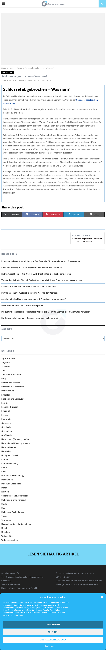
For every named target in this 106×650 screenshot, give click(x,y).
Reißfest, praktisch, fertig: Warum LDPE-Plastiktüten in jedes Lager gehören (36, 274)
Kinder (4, 467)
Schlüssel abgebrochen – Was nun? (88, 239)
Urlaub (4, 528)
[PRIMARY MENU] (3, 3)
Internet (4, 459)
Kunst (3, 471)
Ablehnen (53, 632)
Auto (3, 371)
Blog (3, 379)
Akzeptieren (53, 624)
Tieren (4, 516)
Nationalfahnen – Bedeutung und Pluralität (20, 588)
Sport (3, 508)
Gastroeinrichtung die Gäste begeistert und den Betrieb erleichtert (31, 268)
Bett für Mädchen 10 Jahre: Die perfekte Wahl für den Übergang (30, 293)
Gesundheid (6, 431)
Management (7, 480)
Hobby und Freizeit (9, 455)
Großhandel (6, 435)
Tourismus (6, 520)
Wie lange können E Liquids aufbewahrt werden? (77, 584)
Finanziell (5, 411)
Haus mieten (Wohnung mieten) (15, 443)
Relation (5, 492)
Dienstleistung (7, 391)
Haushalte (5, 451)
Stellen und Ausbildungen (12, 512)
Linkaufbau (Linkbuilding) (12, 475)
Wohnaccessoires (9, 540)
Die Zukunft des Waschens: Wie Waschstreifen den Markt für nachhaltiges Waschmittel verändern (45, 312)
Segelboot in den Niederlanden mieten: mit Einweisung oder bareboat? (33, 299)
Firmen (4, 415)
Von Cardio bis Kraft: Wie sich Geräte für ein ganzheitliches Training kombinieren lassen (41, 280)
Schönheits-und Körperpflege (14, 496)
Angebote (5, 362)
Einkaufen (5, 395)
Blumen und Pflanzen (10, 383)
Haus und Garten (7, 72)
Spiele (4, 504)
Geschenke (6, 427)
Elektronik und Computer (12, 399)
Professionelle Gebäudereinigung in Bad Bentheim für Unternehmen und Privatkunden (40, 261)
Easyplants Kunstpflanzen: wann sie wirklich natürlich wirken (28, 286)
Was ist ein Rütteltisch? (11, 584)
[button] (101, 597)
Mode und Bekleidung (11, 484)
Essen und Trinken (9, 407)
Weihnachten (7, 536)
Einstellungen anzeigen (53, 640)
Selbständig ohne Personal (13, 500)
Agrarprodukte (8, 358)
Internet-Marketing (9, 463)
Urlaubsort (6, 532)
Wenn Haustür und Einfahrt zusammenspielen (22, 305)
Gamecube (6, 423)
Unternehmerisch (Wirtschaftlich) (16, 524)
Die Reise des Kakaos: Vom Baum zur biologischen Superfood (29, 318)
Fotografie (6, 419)
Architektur (6, 366)
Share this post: (86, 241)
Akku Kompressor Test (11, 573)
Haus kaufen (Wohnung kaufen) (15, 439)
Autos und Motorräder (11, 375)
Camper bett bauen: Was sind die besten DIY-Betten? (79, 581)
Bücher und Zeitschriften (12, 387)
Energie (4, 403)
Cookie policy (50, 646)
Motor (4, 488)
